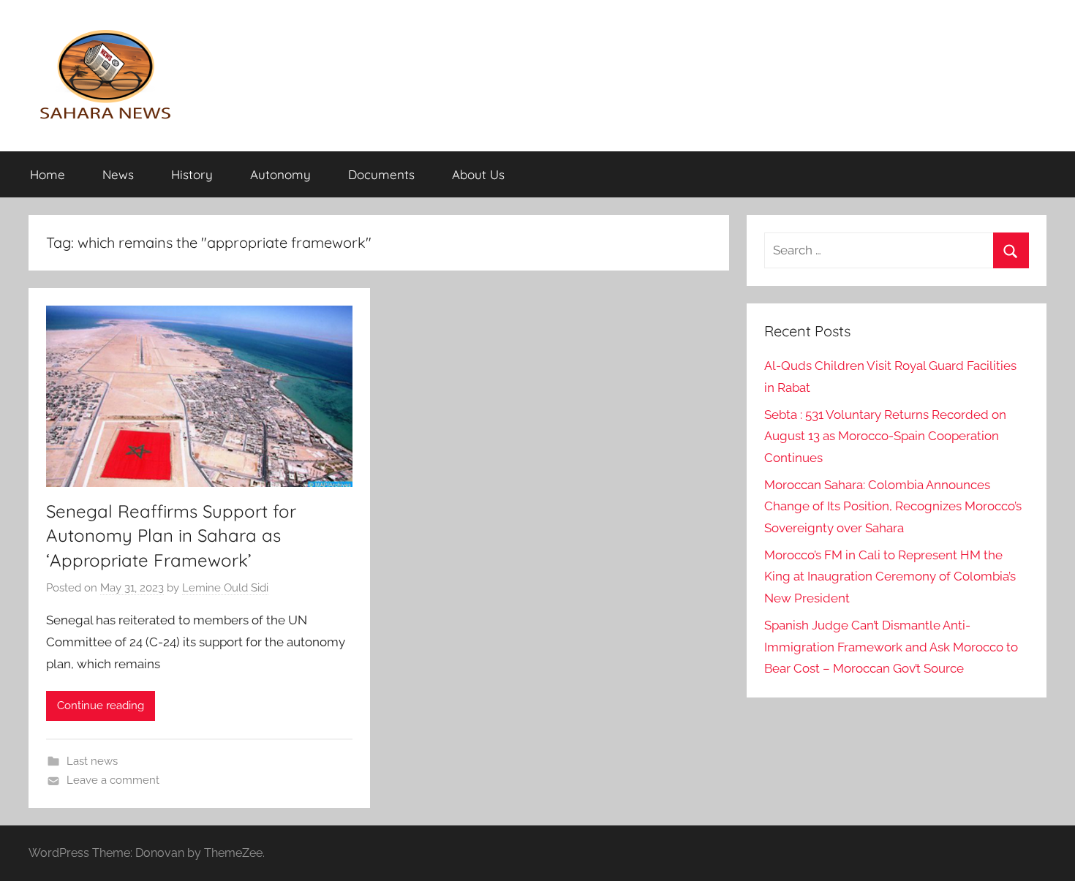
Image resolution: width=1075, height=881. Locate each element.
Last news (92, 761)
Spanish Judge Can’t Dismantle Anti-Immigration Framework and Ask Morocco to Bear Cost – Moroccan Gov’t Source (891, 647)
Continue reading (100, 705)
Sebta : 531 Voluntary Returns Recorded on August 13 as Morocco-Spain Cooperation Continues (885, 436)
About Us (478, 174)
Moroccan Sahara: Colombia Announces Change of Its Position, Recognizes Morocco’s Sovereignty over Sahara (893, 506)
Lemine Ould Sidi (225, 587)
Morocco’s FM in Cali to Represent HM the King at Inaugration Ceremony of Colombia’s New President (890, 577)
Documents (381, 174)
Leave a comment (113, 780)
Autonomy (280, 174)
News (118, 174)
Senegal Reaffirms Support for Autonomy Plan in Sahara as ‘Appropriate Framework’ (171, 535)
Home (47, 174)
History (192, 174)
